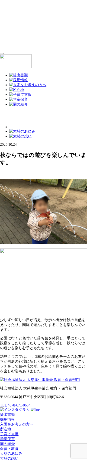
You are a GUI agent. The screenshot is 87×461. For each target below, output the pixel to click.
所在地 (5, 429)
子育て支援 (9, 434)
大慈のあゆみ (11, 453)
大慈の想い (9, 458)
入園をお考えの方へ (16, 424)
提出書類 (7, 414)
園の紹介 (7, 444)
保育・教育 (9, 449)
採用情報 (7, 419)
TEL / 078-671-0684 (15, 405)
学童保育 (7, 439)
